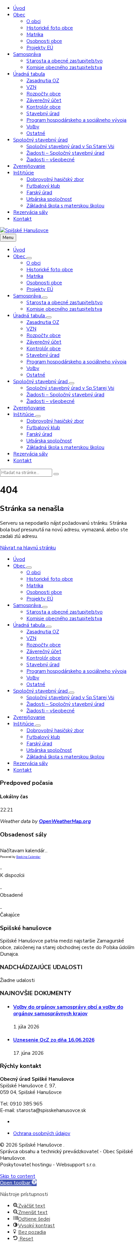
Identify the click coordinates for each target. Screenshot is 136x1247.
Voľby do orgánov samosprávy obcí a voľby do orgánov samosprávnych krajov (68, 1010)
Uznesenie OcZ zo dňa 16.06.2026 (53, 1040)
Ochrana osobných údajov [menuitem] (41, 1133)
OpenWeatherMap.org (65, 821)
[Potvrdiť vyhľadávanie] (56, 474)
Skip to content (17, 1176)
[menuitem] (19, 8)
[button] (18, 1183)
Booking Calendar (28, 857)
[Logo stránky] (24, 230)
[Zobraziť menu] (29, 258)
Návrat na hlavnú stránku (28, 547)
